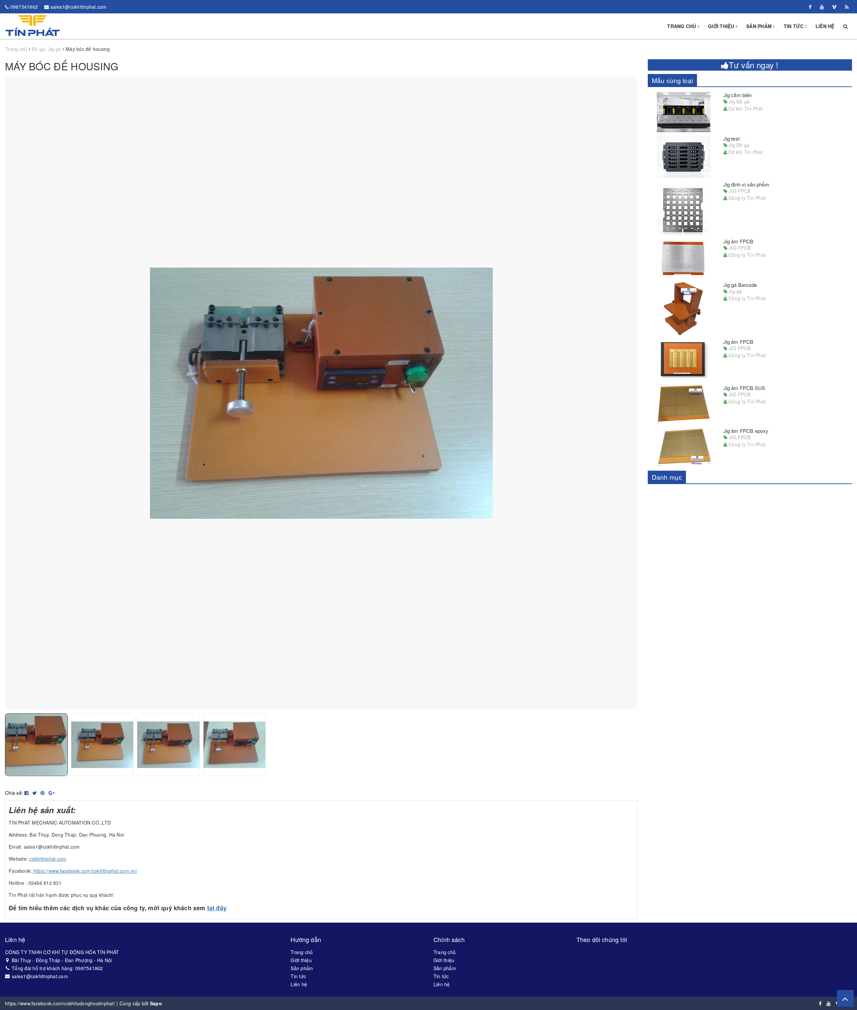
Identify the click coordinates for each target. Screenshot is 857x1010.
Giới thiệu (722, 26)
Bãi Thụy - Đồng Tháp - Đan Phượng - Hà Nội (62, 960)
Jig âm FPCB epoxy (746, 430)
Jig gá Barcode (740, 284)
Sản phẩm (759, 26)
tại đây (217, 908)
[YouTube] (821, 6)
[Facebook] (810, 6)
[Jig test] (683, 157)
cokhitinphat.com (47, 858)
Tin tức (794, 26)
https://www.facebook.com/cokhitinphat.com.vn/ (84, 870)
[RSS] (847, 6)
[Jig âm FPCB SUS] (683, 404)
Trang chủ (682, 26)
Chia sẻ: (14, 792)
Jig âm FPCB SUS (744, 387)
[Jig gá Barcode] (683, 308)
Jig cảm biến (737, 94)
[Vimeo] (834, 6)
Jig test (731, 138)
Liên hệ (825, 26)
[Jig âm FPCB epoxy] (683, 447)
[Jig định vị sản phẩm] (683, 208)
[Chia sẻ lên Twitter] (35, 792)
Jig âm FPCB (738, 241)
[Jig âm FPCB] (683, 258)
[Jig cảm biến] (683, 112)
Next (647, 393)
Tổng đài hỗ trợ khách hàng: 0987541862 (57, 968)
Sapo (156, 1003)
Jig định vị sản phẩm (746, 184)
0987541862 (24, 6)
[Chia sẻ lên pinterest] (43, 792)
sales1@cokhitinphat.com (79, 6)
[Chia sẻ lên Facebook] (27, 792)
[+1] (52, 792)
